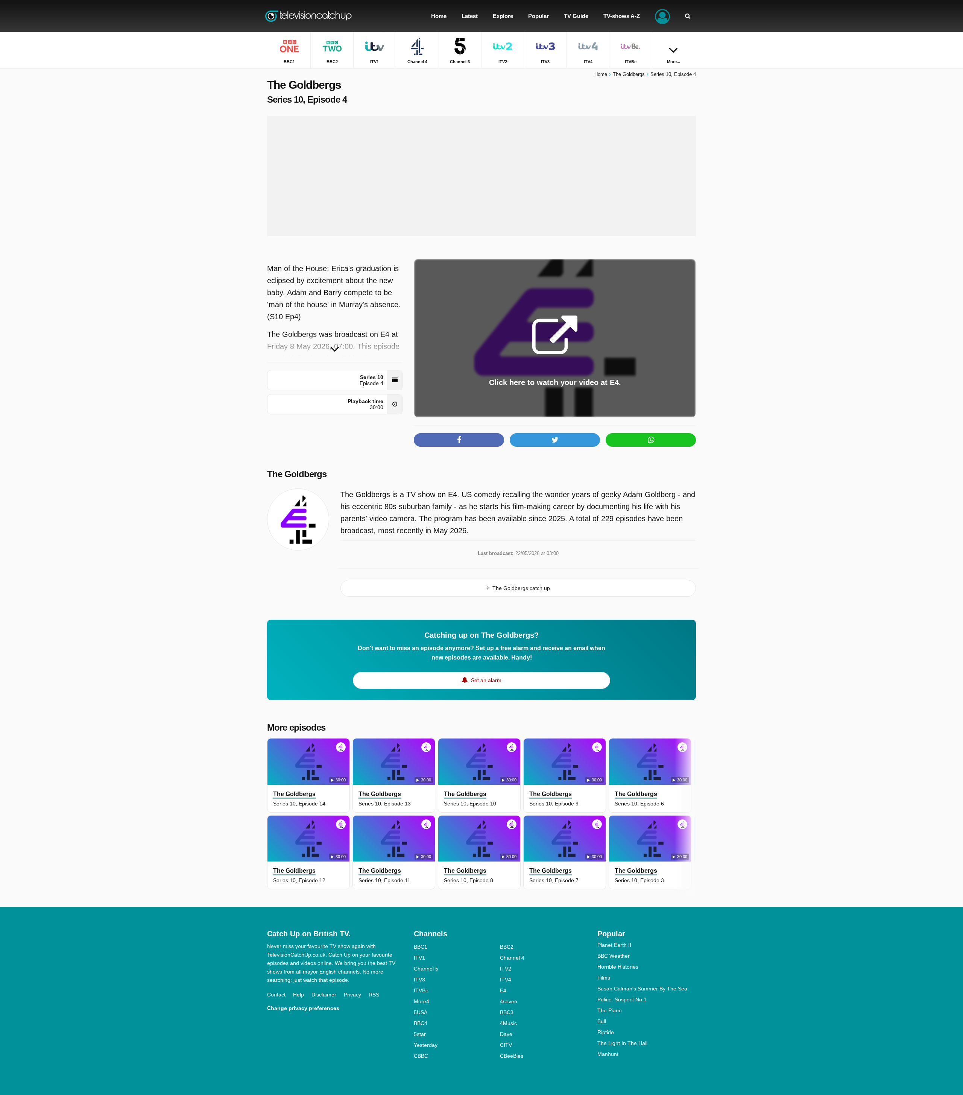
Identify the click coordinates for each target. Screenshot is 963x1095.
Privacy (352, 995)
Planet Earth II (614, 945)
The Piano (609, 1010)
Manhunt (607, 1054)
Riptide (605, 1032)
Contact (276, 995)
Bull (601, 1021)
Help (298, 995)
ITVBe (421, 990)
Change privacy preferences (303, 1008)
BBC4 (420, 1023)
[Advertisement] (481, 176)
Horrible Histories (617, 967)
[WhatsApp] (651, 440)
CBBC (421, 1056)
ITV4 (505, 980)
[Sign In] (662, 16)
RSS (374, 995)
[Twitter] (555, 440)
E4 (503, 990)
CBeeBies (511, 1056)
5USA (420, 1012)
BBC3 (506, 1012)
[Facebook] (459, 440)
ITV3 (419, 980)
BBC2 (506, 947)
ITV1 (419, 958)
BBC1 (420, 947)
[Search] (687, 16)
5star (420, 1034)
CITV (506, 1045)
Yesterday (425, 1045)
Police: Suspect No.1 (622, 999)
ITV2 (505, 969)
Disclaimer (323, 995)
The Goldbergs (297, 474)
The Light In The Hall (622, 1043)
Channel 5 (426, 969)
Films (603, 978)
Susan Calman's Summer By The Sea (642, 989)
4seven (508, 1001)
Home (600, 74)
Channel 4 (512, 958)
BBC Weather (613, 956)
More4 (421, 1001)
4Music (508, 1023)
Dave (506, 1034)
